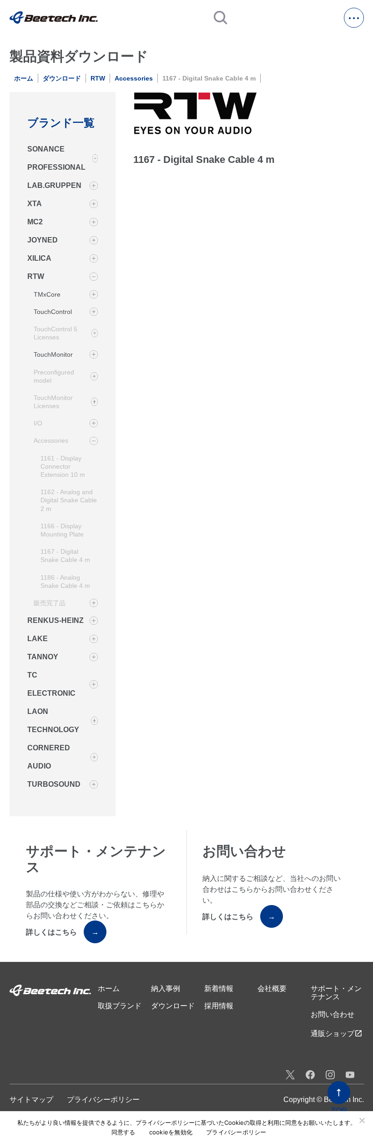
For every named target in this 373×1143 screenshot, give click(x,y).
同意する (123, 1132)
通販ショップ (337, 1033)
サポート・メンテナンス (336, 993)
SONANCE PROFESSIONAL (56, 158)
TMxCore (47, 294)
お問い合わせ (332, 1014)
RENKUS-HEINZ (55, 620)
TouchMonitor (53, 354)
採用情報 (218, 1006)
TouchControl (53, 311)
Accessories (134, 78)
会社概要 (272, 988)
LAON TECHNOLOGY (53, 720)
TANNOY (42, 657)
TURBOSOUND (54, 784)
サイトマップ (31, 1099)
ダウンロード (62, 78)
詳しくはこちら (62, 932)
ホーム (23, 78)
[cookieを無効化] (361, 1120)
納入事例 (165, 988)
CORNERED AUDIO (48, 757)
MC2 (35, 222)
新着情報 (218, 988)
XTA (34, 203)
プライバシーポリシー (103, 1099)
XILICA (39, 258)
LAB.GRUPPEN (54, 185)
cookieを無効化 (171, 1132)
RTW (98, 78)
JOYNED (42, 240)
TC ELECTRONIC (51, 684)
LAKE (37, 638)
